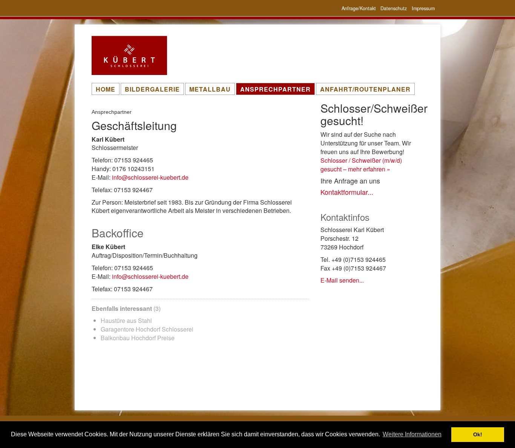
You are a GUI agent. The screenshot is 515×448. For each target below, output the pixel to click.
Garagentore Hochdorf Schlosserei (147, 329)
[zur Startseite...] (143, 55)
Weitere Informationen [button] (412, 434)
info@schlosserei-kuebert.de (150, 177)
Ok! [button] (477, 434)
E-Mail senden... (342, 280)
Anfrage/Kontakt (359, 8)
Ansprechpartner (275, 89)
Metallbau (210, 89)
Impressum (423, 8)
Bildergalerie (152, 89)
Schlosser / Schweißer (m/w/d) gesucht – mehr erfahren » (361, 164)
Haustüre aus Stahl (126, 320)
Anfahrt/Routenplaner (365, 89)
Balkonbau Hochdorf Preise (138, 337)
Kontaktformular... (346, 192)
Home (105, 89)
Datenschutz (393, 8)
